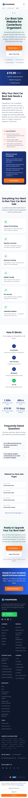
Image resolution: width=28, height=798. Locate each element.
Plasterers (21, 738)
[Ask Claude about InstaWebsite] (6, 768)
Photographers (5, 744)
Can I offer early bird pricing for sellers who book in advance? (12, 445)
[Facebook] (2, 619)
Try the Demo (13, 48)
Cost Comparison (20, 678)
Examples (4, 638)
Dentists (3, 742)
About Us (4, 633)
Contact (4, 641)
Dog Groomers (9, 748)
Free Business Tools (21, 650)
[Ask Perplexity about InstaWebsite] (17, 768)
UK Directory (5, 666)
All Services (18, 627)
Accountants (9, 742)
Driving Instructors (20, 746)
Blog (3, 686)
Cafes (3, 748)
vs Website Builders (7, 671)
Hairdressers (22, 740)
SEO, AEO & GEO (6, 711)
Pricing (3, 635)
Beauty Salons (12, 746)
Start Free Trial (14, 54)
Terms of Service (6, 726)
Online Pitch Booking (7, 677)
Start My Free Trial (13, 589)
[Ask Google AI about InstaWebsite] (10, 768)
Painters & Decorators (6, 740)
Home (3, 8)
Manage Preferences (14, 788)
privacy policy (19, 785)
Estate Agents (22, 742)
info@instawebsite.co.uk (9, 758)
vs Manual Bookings (7, 674)
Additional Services (21, 648)
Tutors (15, 748)
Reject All (14, 792)
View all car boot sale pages (13, 513)
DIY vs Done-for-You (21, 675)
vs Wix (17, 658)
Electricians (9, 738)
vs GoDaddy (19, 670)
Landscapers (4, 746)
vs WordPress (19, 664)
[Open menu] (23, 4)
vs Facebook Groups (7, 669)
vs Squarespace (20, 667)
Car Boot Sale (10, 8)
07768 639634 (17, 754)
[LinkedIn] (8, 619)
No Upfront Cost (6, 706)
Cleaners (21, 744)
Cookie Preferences (7, 729)
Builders (15, 738)
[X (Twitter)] (11, 619)
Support (4, 644)
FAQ (3, 689)
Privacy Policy (5, 723)
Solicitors (16, 742)
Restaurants (15, 740)
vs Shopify (18, 661)
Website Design (20, 630)
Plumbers (4, 738)
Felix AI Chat (19, 642)
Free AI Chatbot (6, 708)
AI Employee (19, 645)
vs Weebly (18, 672)
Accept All (14, 795)
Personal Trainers (13, 744)
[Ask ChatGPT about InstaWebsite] (3, 768)
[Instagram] (5, 619)
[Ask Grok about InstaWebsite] (14, 768)
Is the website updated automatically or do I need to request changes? (12, 455)
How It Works (5, 630)
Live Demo (4, 663)
